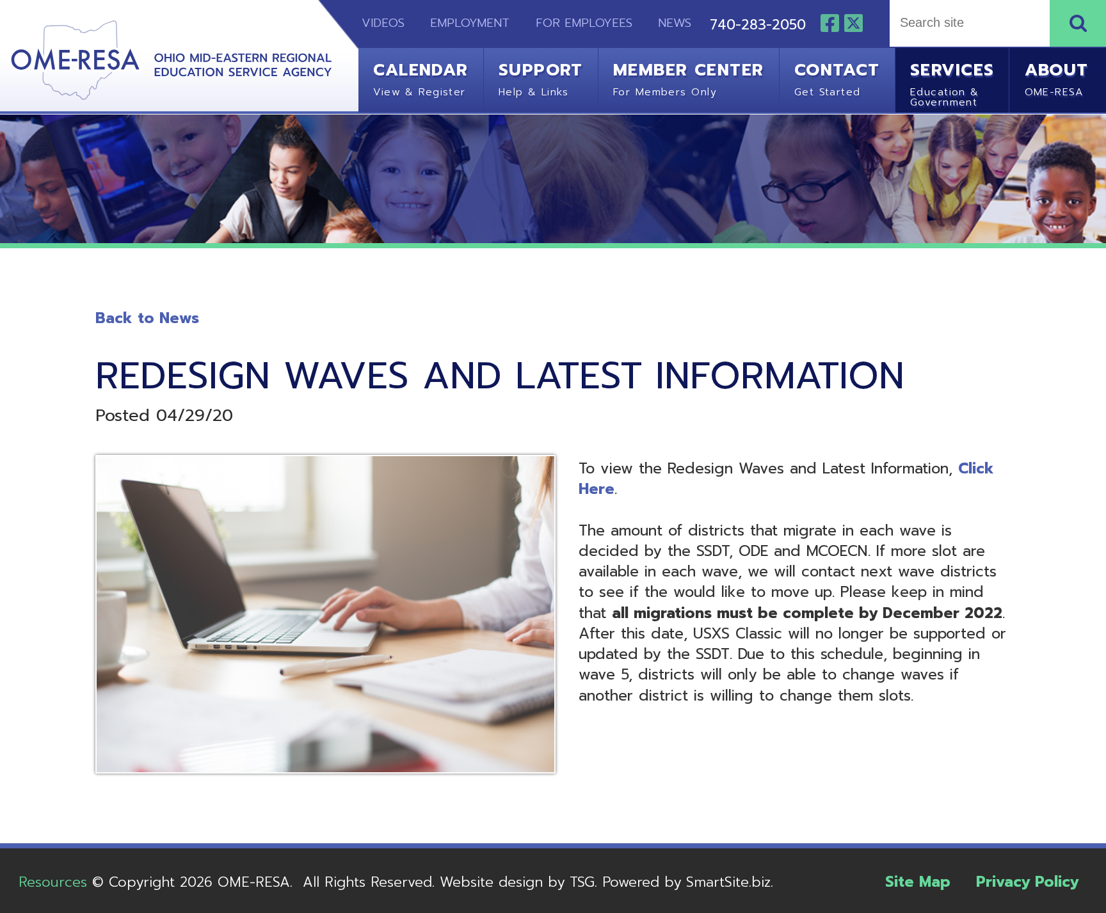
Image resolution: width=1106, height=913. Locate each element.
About (1057, 78)
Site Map (917, 882)
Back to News (147, 318)
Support (541, 78)
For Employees (584, 23)
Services (952, 83)
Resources (53, 882)
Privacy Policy (1027, 882)
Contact (837, 78)
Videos (374, 23)
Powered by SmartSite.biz (686, 882)
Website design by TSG (517, 882)
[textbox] (967, 23)
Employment (469, 23)
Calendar (421, 78)
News (674, 23)
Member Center (688, 78)
